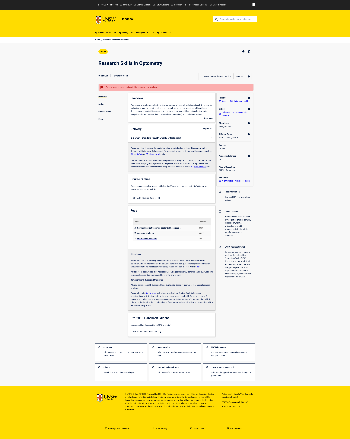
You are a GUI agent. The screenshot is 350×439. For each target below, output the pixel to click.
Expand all (207, 129)
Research (178, 5)
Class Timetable (219, 5)
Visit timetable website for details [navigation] (236, 181)
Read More (208, 118)
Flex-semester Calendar (197, 5)
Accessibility (198, 428)
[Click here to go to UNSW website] (105, 20)
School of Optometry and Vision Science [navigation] (235, 114)
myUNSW (138, 154)
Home (97, 40)
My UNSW (127, 5)
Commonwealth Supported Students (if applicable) (159, 228)
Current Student (144, 5)
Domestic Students (145, 233)
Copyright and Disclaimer (118, 428)
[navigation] (146, 198)
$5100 (201, 238)
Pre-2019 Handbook (109, 5)
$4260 (201, 233)
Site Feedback (236, 428)
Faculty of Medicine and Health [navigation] (235, 101)
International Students (147, 238)
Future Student (162, 5)
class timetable (155, 154)
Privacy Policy (161, 428)
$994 (201, 228)
